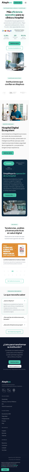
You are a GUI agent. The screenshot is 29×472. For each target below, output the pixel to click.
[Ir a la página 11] (20, 275)
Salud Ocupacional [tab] (9, 168)
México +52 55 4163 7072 (14, 461)
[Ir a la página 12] (24, 275)
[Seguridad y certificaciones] (14, 390)
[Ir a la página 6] (24, 271)
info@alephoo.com (14, 463)
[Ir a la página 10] (16, 275)
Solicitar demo (17, 2)
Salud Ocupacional (7, 406)
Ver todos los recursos (13, 281)
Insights (4, 430)
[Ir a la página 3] (12, 271)
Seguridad (4, 416)
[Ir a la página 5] (21, 271)
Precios (4, 421)
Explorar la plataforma (14, 366)
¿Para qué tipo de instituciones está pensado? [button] (14, 318)
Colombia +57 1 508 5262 (14, 459)
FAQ (3, 423)
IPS (3, 404)
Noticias (4, 433)
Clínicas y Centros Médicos (9, 401)
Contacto (4, 445)
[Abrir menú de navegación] (25, 2)
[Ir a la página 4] (17, 271)
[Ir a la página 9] (12, 275)
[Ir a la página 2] (8, 271)
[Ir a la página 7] (4, 275)
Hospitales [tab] (8, 163)
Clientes (4, 435)
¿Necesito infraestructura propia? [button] (13, 325)
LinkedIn (4, 447)
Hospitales (5, 399)
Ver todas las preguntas (14, 331)
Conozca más (9, 195)
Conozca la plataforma (14, 48)
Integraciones (5, 418)
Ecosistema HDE (6, 414)
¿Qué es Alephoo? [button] (9, 301)
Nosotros (4, 443)
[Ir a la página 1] (4, 271)
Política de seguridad (20, 466)
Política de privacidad (8, 466)
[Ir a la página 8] (8, 275)
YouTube (4, 450)
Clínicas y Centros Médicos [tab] (20, 163)
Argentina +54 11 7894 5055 (14, 457)
